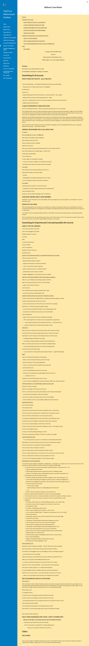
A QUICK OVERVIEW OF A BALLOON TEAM (34, 25)
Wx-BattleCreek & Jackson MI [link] (8, 72)
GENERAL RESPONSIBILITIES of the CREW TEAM (35, 27)
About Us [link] (5, 60)
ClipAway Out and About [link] (9, 37)
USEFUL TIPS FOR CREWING (30, 38)
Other (23, 46)
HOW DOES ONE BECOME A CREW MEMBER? (35, 30)
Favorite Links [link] (7, 57)
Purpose (24, 17)
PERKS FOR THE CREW (29, 33)
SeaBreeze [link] (6, 66)
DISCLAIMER (27, 49)
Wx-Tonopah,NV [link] (7, 78)
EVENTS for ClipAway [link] (9, 40)
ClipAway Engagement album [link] (9, 49)
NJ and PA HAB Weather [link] (9, 43)
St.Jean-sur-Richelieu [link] (8, 68)
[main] (53, 7)
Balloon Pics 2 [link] (6, 29)
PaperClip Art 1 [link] (7, 32)
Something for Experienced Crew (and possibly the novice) (35, 35)
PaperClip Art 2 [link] (7, 35)
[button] (87, 2)
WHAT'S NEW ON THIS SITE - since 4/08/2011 (34, 22)
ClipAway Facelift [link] (7, 52)
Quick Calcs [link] (6, 63)
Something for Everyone (27, 19)
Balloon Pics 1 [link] (6, 26)
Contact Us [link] (6, 55)
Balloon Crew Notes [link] (8, 45)
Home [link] (4, 24)
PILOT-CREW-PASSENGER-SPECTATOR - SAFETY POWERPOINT (39, 43)
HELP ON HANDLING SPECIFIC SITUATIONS (34, 41)
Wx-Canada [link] (6, 75)
